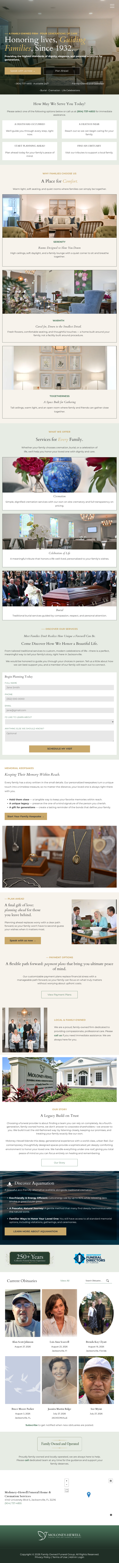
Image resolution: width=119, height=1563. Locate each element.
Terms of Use (59, 1557)
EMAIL (8, 705)
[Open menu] (112, 6)
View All (64, 1280)
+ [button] (66, 1481)
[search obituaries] (108, 1280)
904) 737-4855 (13, 1503)
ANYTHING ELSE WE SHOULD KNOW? (24, 728)
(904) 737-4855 (24, 83)
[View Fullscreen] (66, 1490)
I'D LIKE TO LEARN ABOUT (18, 717)
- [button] (66, 1484)
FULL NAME (11, 683)
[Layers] (111, 1481)
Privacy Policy (43, 1557)
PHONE (8, 694)
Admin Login (76, 1557)
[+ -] (88, 1497)
